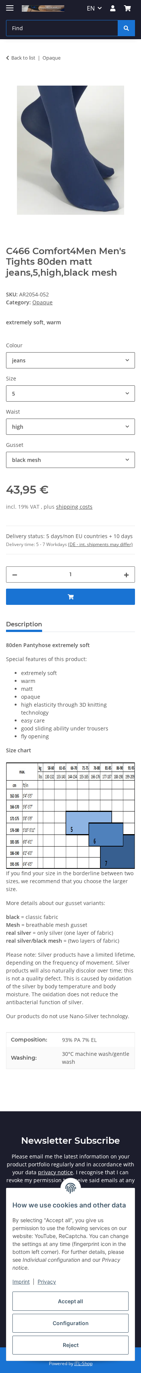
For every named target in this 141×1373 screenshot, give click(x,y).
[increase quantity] (126, 574)
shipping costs (74, 506)
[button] (113, 8)
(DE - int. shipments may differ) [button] (100, 544)
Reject (71, 1345)
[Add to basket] (12, 81)
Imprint (21, 1281)
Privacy (47, 1281)
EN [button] (91, 8)
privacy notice (55, 1172)
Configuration (71, 1323)
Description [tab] (24, 624)
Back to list (23, 57)
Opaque (42, 302)
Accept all (70, 1301)
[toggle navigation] (10, 4)
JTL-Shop (83, 1363)
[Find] (126, 28)
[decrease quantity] (14, 574)
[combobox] (70, 360)
